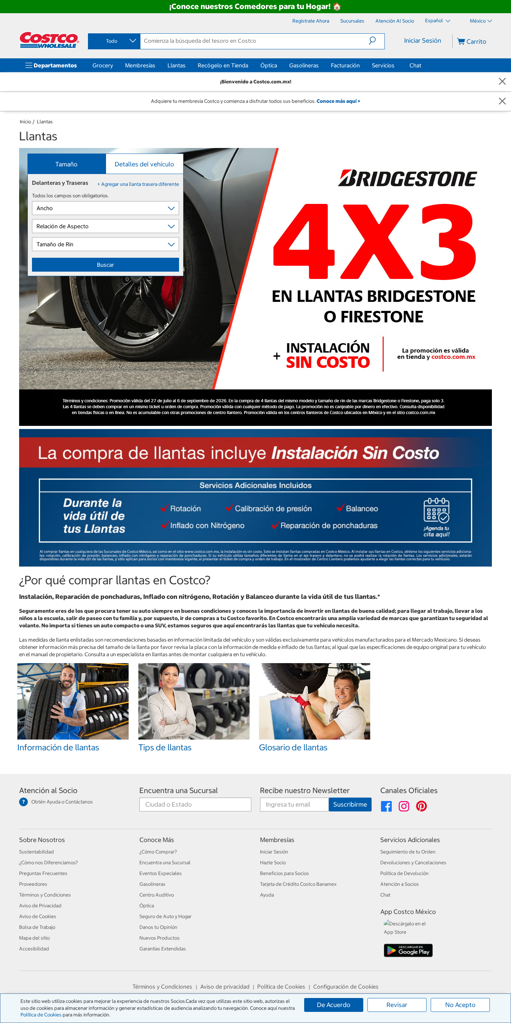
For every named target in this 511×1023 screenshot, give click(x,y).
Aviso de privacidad (225, 986)
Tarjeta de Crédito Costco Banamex (298, 884)
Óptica (268, 65)
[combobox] (113, 41)
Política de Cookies (41, 1015)
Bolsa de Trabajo (37, 927)
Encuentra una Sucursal (178, 790)
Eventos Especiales (160, 873)
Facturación (345, 65)
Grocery (102, 65)
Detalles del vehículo (144, 164)
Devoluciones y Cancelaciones (413, 862)
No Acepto (460, 1005)
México (478, 21)
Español (434, 20)
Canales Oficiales (409, 790)
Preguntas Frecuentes (43, 873)
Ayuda (267, 895)
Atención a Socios (399, 884)
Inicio (25, 121)
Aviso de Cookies (37, 916)
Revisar (397, 1005)
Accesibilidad (34, 949)
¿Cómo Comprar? (158, 852)
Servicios (383, 65)
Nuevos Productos (159, 938)
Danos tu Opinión (158, 927)
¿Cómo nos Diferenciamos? (48, 862)
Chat (415, 65)
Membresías (140, 65)
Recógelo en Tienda (223, 65)
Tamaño (66, 164)
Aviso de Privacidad (40, 905)
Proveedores (33, 884)
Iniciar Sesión (422, 40)
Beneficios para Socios (284, 873)
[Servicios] (396, 65)
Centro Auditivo (156, 895)
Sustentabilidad (36, 852)
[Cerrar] (502, 82)
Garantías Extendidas (162, 949)
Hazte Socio (273, 862)
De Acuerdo (333, 1005)
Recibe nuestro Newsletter (305, 790)
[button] (376, 41)
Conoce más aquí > (338, 101)
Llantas (177, 65)
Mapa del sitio (34, 938)
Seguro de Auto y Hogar (165, 916)
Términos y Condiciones (45, 895)
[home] (49, 40)
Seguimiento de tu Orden (408, 852)
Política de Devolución (404, 873)
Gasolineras (304, 65)
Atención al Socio (48, 790)
